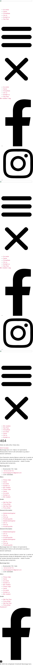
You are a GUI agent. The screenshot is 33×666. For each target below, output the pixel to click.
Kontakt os (6, 17)
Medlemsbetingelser (9, 513)
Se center (6, 9)
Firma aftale (6, 504)
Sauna (5, 11)
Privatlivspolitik (7, 519)
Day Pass (6, 19)
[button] (16, 53)
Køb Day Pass (7, 502)
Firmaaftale (6, 13)
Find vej (5, 517)
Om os (5, 15)
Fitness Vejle (7, 480)
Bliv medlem (7, 426)
